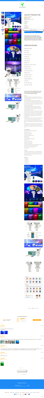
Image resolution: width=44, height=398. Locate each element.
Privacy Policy (17, 392)
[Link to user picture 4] (13, 342)
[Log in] (42, 5)
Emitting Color (26, 21)
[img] (3, 325)
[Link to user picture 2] (6, 332)
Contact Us (27, 392)
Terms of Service (22, 392)
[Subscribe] (28, 385)
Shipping (25, 19)
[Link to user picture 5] (17, 342)
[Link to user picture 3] (9, 342)
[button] (26, 16)
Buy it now (33, 32)
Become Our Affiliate (36, 392)
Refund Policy (12, 392)
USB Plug (26, 27)
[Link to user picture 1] (2, 332)
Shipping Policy (7, 392)
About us (31, 392)
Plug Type (25, 25)
